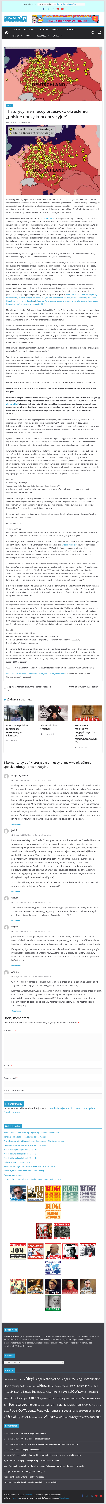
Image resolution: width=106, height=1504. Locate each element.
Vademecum (37, 1417)
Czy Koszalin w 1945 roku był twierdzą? (27, 1477)
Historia (7, 1392)
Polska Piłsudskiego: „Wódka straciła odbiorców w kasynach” (29, 1166)
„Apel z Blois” (49, 218)
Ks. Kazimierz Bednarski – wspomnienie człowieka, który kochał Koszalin (49, 1455)
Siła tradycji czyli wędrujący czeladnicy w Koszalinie (36, 1460)
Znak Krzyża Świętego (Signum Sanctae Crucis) (24, 1171)
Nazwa (8, 1065)
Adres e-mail (11, 1078)
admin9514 (27, 122)
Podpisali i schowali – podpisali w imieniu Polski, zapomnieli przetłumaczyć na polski (46, 1466)
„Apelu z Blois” (12, 404)
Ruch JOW (16, 1410)
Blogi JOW (68, 1379)
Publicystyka (84, 1404)
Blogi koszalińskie (88, 1379)
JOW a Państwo (88, 1391)
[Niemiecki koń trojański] (53, 707)
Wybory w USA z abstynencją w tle (18, 1162)
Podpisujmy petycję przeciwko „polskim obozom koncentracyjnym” (47, 297)
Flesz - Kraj (93, 1386)
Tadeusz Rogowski (37, 1410)
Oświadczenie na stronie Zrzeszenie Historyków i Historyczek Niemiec (36, 673)
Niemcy (9, 105)
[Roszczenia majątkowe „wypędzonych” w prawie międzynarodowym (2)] (87, 707)
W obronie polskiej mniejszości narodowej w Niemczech (17, 730)
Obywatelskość (75, 1398)
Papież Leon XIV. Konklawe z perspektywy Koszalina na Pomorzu (31, 1132)
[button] (18, 29)
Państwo (16, 1404)
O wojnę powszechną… (31, 1449)
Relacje (6, 1411)
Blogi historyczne (47, 1379)
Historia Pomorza (61, 1391)
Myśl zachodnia (46, 1398)
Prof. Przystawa (65, 1404)
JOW (27, 36)
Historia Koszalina (24, 1392)
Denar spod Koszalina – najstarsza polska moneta (25, 1137)
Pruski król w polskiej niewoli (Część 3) (20, 1149)
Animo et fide (19, 1379)
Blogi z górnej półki (14, 1385)
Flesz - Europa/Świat (58, 1385)
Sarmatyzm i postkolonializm (33, 1433)
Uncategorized (18, 1416)
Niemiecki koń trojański (49, 727)
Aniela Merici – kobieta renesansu (35, 1439)
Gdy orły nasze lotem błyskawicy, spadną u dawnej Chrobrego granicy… (34, 1141)
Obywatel (41, 36)
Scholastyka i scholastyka (33, 1471)
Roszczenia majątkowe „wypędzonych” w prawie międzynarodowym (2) (86, 734)
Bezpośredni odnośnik (43, 780)
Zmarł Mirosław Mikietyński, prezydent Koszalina (65, 5)
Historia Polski (44, 1391)
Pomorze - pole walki (45, 1405)
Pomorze (71, 29)
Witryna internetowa (14, 1090)
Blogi (42, 29)
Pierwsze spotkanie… (13, 1175)
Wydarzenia (93, 1417)
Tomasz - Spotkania (62, 1410)
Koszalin (28, 29)
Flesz (14, 29)
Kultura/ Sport (22, 1398)
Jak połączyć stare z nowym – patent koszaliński (29, 688)
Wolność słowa (61, 1417)
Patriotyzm (88, 1398)
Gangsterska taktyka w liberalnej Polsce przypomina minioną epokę (33, 1179)
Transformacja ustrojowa (87, 1410)
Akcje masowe (8, 1380)
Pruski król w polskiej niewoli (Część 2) (20, 1154)
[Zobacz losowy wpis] (99, 33)
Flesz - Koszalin (78, 1386)
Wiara (56, 36)
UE (5, 1417)
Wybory (56, 29)
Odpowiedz (16, 824)
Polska (15, 36)
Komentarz (10, 1030)
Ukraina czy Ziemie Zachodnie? (84, 686)
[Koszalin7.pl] (7, 33)
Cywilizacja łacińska (32, 1386)
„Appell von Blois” (69, 545)
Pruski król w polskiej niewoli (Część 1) (20, 1158)
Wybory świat (77, 1417)
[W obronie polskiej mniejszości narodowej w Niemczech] (19, 707)
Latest (34, 1397)
